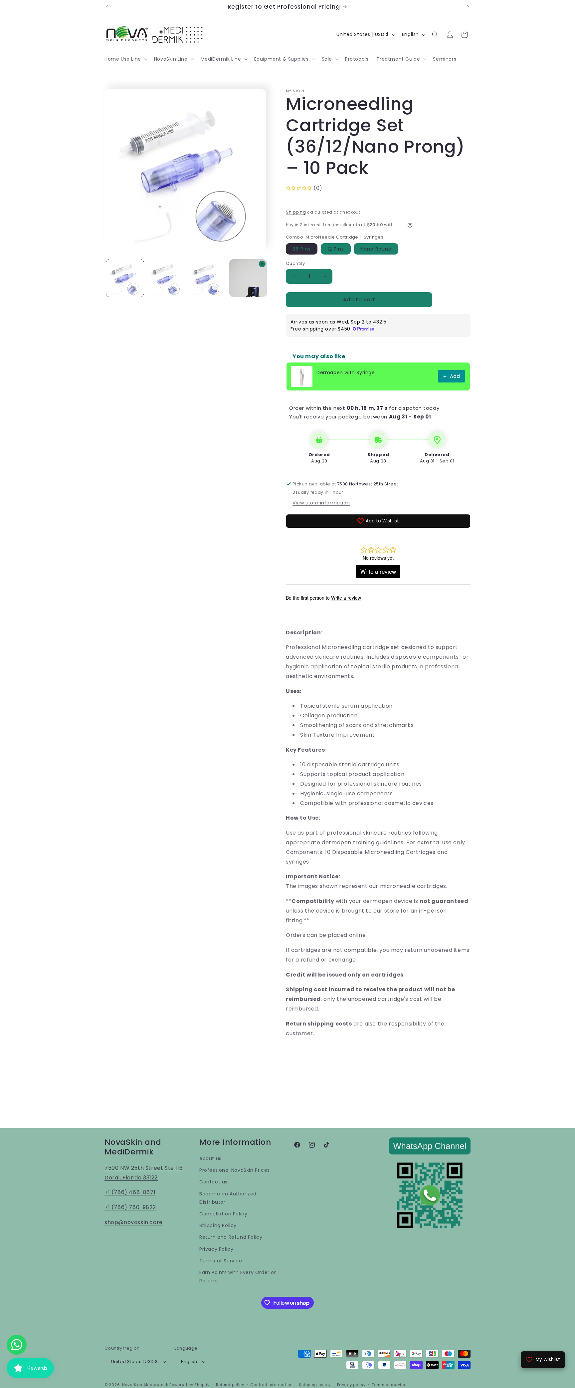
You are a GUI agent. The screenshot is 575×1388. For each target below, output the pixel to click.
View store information (321, 502)
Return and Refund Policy (230, 1237)
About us (210, 1158)
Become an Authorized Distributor (228, 1197)
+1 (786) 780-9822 (130, 1207)
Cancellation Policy (223, 1213)
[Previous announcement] (106, 6)
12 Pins (335, 249)
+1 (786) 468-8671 (129, 1192)
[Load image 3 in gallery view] (207, 278)
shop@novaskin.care (133, 1222)
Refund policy (230, 1384)
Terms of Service (220, 1260)
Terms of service (389, 1384)
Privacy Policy (216, 1249)
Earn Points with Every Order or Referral (237, 1276)
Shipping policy (315, 1384)
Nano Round (376, 249)
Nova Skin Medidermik (145, 1384)
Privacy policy (351, 1384)
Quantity (295, 263)
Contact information (271, 1384)
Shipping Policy (218, 1225)
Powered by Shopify (189, 1384)
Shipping (296, 212)
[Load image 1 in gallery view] (125, 278)
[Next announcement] (468, 6)
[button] (125, 59)
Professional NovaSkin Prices (234, 1170)
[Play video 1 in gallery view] (248, 278)
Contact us (213, 1181)
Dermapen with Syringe (345, 372)
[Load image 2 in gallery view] (166, 278)
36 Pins (301, 249)
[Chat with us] (17, 1345)
